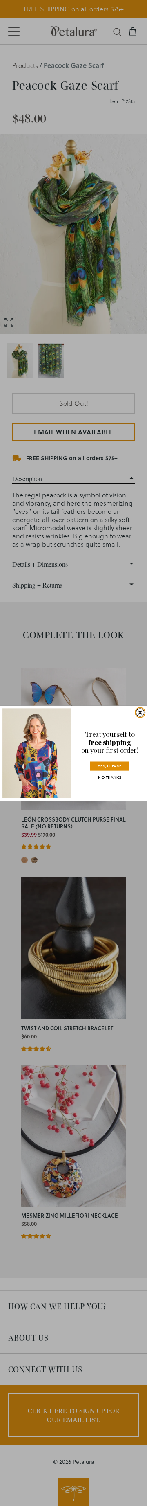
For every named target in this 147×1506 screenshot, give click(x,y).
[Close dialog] (140, 712)
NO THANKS (109, 777)
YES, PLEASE (109, 765)
